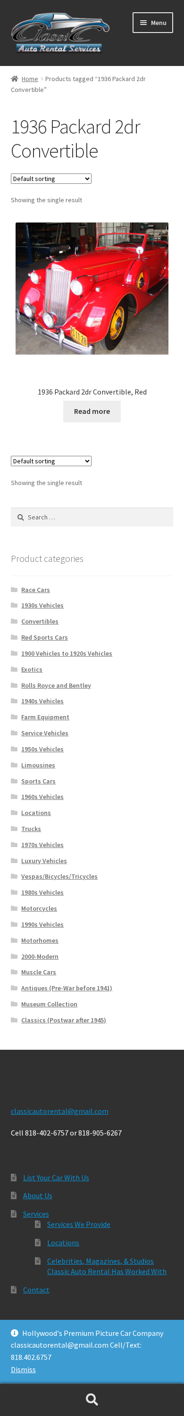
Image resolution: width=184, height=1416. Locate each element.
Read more (92, 411)
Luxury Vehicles (44, 860)
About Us (37, 1195)
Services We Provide (78, 1224)
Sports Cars (38, 781)
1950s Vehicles (42, 749)
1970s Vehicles (42, 844)
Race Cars (35, 589)
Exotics (31, 669)
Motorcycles (39, 908)
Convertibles (40, 621)
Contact (36, 1289)
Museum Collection (49, 1004)
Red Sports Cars (44, 637)
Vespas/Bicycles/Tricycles (59, 876)
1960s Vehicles (42, 796)
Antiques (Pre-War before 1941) (66, 988)
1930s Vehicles (42, 605)
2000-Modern (40, 956)
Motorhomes (40, 940)
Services (36, 1213)
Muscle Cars (38, 972)
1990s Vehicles (42, 924)
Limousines (38, 765)
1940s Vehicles (42, 701)
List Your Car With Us (56, 1177)
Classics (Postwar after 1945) (63, 1020)
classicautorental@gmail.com (60, 1111)
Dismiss (23, 1369)
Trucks (31, 828)
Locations (36, 812)
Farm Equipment (45, 717)
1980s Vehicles (42, 892)
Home (30, 78)
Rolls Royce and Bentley (56, 685)
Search (92, 1400)
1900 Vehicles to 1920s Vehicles (66, 653)
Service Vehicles (44, 733)
